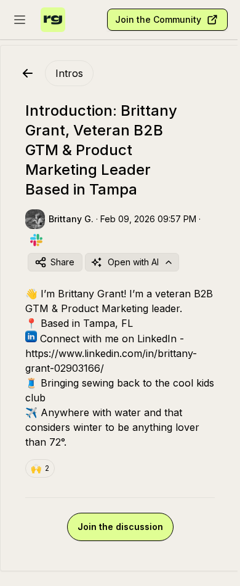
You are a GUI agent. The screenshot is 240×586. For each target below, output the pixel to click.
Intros (69, 73)
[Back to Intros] (27, 73)
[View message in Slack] (36, 240)
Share (62, 262)
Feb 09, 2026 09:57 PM (148, 219)
